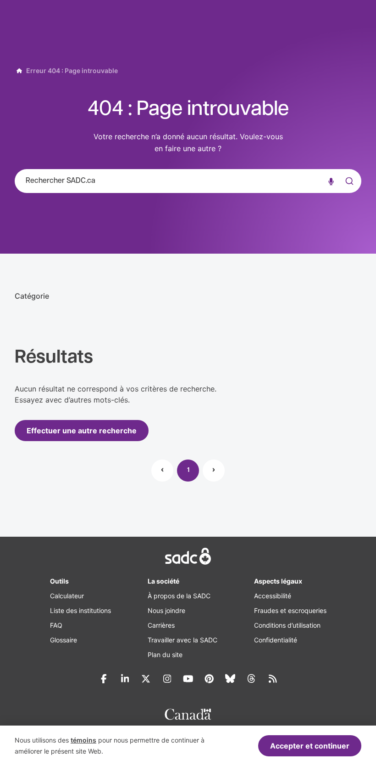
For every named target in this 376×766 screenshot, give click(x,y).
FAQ (56, 625)
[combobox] (188, 181)
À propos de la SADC (179, 596)
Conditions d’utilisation (287, 625)
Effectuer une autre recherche (82, 430)
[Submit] (348, 190)
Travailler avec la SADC (182, 640)
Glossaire (63, 640)
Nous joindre (166, 610)
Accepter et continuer (309, 745)
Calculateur (67, 596)
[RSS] (272, 678)
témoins (83, 740)
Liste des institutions (80, 610)
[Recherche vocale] (331, 181)
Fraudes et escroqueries (290, 610)
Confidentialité (275, 640)
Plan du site (165, 654)
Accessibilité (272, 596)
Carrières (161, 625)
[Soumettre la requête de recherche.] (348, 181)
